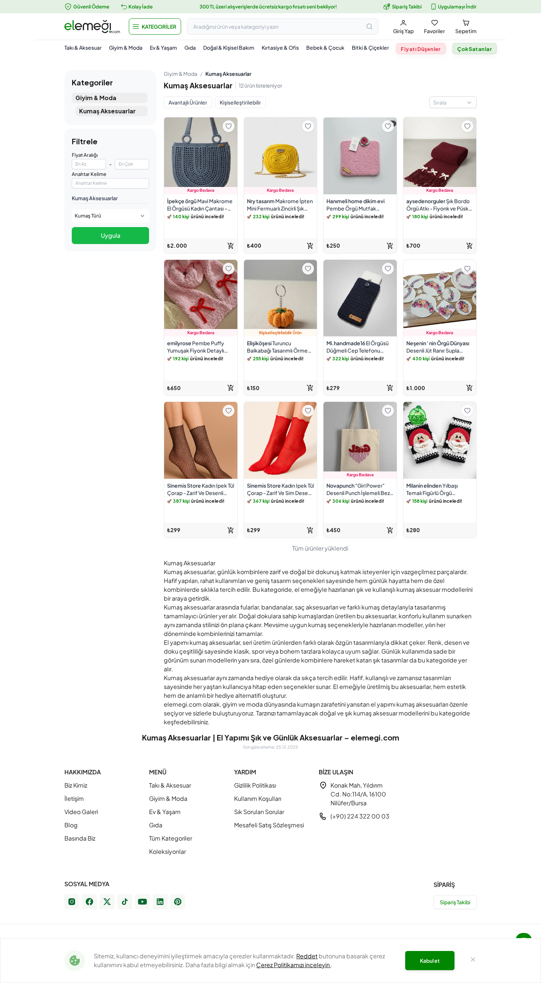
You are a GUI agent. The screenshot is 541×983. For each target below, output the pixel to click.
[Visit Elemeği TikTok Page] (124, 901)
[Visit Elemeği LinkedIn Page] (160, 901)
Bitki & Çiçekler (370, 47)
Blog (71, 825)
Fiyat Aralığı (85, 155)
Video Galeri (81, 812)
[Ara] (369, 26)
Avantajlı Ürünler (188, 102)
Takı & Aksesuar (83, 47)
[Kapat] (473, 960)
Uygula (110, 235)
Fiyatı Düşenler (420, 48)
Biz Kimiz (75, 785)
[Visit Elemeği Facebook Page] (89, 901)
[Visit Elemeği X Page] (107, 901)
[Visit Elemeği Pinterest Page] (177, 901)
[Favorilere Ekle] (228, 126)
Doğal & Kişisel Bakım (228, 47)
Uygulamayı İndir (457, 7)
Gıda (190, 47)
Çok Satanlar (475, 48)
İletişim (74, 798)
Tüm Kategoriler (170, 838)
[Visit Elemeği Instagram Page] (71, 901)
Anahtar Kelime (89, 174)
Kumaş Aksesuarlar (107, 111)
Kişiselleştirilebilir (240, 102)
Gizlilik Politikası (255, 785)
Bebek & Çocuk (325, 47)
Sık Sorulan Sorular (259, 812)
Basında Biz (79, 838)
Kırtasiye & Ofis (280, 47)
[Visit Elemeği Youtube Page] (142, 901)
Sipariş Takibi (407, 7)
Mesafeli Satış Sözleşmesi (269, 825)
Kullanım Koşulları (257, 798)
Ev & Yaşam (163, 47)
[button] (155, 26)
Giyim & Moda (125, 47)
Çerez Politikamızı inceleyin (293, 965)
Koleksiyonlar (167, 851)
